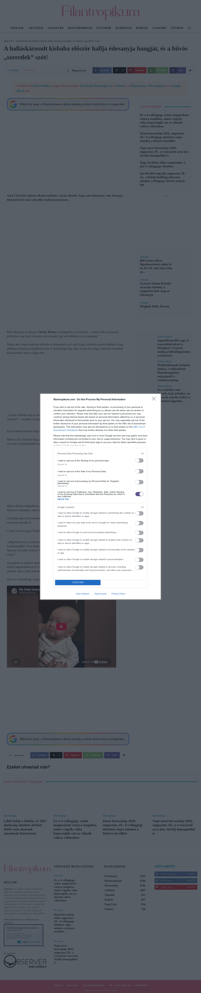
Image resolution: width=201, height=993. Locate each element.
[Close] (155, 400)
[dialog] (100, 497)
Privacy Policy (118, 593)
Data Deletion (83, 593)
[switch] (139, 460)
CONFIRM (78, 582)
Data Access (100, 593)
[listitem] (100, 453)
